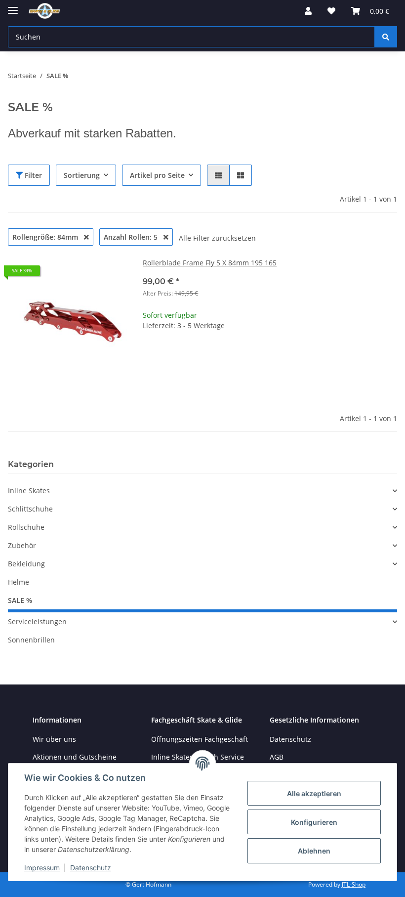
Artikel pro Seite (157, 175)
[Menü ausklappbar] (13, 6)
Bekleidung (26, 563)
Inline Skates (29, 490)
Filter (32, 175)
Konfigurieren (314, 822)
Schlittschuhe (30, 508)
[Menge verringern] (150, 357)
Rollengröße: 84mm (46, 237)
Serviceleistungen (37, 621)
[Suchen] (385, 36)
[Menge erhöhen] (389, 357)
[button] (308, 11)
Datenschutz (90, 867)
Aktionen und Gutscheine (75, 757)
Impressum (42, 867)
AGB (277, 757)
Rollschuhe (26, 527)
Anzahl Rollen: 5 (132, 237)
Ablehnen (314, 851)
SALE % (20, 600)
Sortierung (82, 175)
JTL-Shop (353, 884)
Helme (18, 582)
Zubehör (22, 545)
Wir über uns (54, 739)
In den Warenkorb (270, 386)
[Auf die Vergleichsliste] (84, 274)
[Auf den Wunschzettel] (110, 274)
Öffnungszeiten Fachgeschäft (199, 739)
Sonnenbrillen (31, 639)
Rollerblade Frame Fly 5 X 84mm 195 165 (210, 262)
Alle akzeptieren (314, 793)
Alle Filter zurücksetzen (217, 238)
